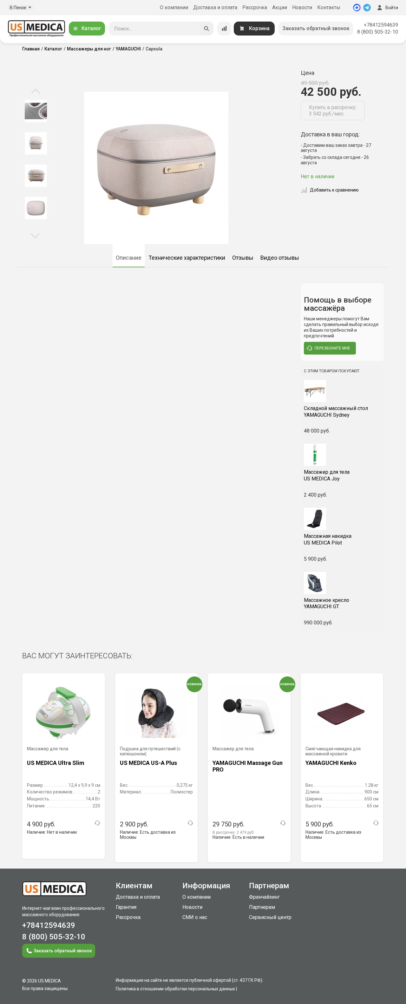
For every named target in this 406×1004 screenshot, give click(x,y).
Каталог (91, 28)
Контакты (328, 7)
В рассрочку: (233, 832)
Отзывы (242, 257)
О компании (174, 7)
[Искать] (206, 29)
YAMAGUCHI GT (326, 603)
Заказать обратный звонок (316, 28)
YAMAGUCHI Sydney (336, 411)
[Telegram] (367, 7)
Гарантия (126, 907)
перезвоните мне (332, 348)
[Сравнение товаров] (224, 29)
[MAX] (357, 7)
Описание (128, 257)
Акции (279, 7)
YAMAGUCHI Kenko (331, 763)
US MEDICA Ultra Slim (55, 763)
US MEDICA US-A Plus (148, 763)
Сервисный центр (270, 917)
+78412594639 (381, 25)
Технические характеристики (186, 257)
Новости (302, 7)
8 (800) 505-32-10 (377, 32)
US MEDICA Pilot (327, 539)
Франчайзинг (264, 897)
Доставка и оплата (215, 7)
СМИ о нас (194, 917)
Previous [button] (35, 91)
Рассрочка (254, 7)
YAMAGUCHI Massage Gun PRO (248, 766)
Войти (391, 7)
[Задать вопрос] (97, 822)
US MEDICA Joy (327, 475)
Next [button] (35, 235)
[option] (35, 111)
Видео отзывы (279, 257)
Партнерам (262, 907)
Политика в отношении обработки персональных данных (175, 988)
